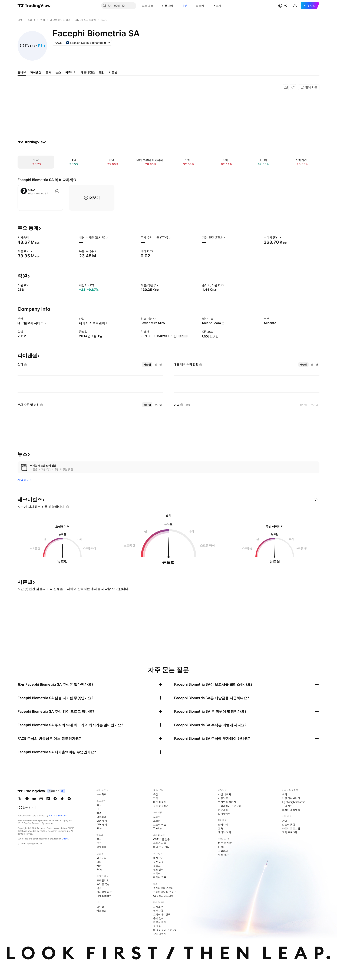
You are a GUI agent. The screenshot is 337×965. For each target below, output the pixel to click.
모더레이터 (224, 813)
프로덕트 (147, 5)
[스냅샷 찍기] (286, 87)
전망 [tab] (102, 72)
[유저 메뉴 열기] (295, 5)
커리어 (157, 873)
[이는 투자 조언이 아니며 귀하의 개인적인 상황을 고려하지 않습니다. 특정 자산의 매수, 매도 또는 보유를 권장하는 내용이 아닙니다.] (67, 506)
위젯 (284, 794)
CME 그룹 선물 (161, 839)
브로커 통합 (288, 824)
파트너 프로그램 (291, 828)
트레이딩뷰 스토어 (163, 888)
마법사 (221, 846)
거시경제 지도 (104, 891)
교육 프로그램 (290, 832)
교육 (220, 828)
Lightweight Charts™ (293, 801)
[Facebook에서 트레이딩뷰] (27, 798)
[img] (105, 42)
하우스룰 (223, 809)
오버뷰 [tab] (22, 72)
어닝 (99, 861)
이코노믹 (101, 857)
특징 (155, 794)
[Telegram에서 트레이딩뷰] (55, 798)
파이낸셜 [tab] (35, 72)
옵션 (99, 888)
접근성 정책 (159, 922)
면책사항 (158, 910)
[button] (155, 5)
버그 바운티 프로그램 (165, 929)
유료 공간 (223, 854)
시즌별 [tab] (113, 72)
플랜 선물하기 (161, 805)
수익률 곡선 (103, 884)
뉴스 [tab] (58, 72)
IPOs (99, 869)
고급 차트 (287, 805)
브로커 (200, 5)
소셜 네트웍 (224, 794)
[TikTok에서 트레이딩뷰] (62, 798)
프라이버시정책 (161, 914)
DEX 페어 (102, 824)
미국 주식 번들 (161, 846)
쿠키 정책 (158, 918)
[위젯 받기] (293, 87)
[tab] (147, 364)
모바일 (100, 906)
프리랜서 (223, 850)
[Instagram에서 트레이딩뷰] (41, 798)
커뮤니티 (167, 5)
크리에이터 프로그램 (229, 805)
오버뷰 (157, 816)
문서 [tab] (48, 72)
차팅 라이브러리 (291, 798)
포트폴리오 (103, 880)
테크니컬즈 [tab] (88, 72)
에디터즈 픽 (224, 832)
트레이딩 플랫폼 (291, 809)
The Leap (158, 828)
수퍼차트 (101, 794)
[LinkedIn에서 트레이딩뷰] (48, 798)
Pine (99, 828)
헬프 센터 (158, 869)
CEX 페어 (102, 820)
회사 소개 (158, 857)
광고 (284, 820)
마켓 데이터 (159, 801)
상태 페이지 (159, 933)
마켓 (184, 5)
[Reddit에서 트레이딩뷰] (69, 798)
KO (285, 5)
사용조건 (158, 906)
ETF (99, 809)
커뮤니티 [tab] (71, 72)
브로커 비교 (159, 824)
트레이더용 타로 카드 (165, 891)
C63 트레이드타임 (163, 895)
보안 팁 (157, 925)
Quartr (65, 838)
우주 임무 (158, 861)
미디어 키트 (159, 877)
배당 (99, 865)
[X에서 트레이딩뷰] (20, 798)
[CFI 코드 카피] (217, 336)
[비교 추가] (57, 191)
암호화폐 (101, 816)
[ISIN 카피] (175, 336)
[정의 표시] (31, 237)
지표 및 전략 (225, 843)
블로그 (157, 865)
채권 (99, 812)
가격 (155, 798)
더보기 (217, 5)
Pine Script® (104, 895)
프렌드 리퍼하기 (227, 801)
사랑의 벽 (223, 798)
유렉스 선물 (159, 843)
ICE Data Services (58, 815)
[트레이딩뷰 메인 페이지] (34, 5)
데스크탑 (101, 910)
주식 (99, 805)
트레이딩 (223, 824)
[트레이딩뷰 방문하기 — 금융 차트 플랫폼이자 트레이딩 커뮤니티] (32, 142)
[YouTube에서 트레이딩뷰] (34, 798)
